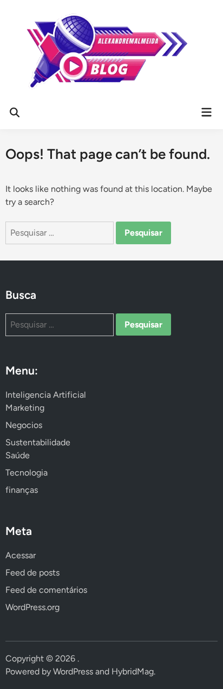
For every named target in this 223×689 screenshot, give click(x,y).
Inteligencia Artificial (45, 395)
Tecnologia (26, 472)
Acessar (20, 555)
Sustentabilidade (37, 442)
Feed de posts (32, 572)
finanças (21, 490)
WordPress (73, 671)
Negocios (23, 425)
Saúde (17, 455)
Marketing (24, 408)
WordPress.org (32, 607)
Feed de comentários (46, 590)
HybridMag (133, 671)
